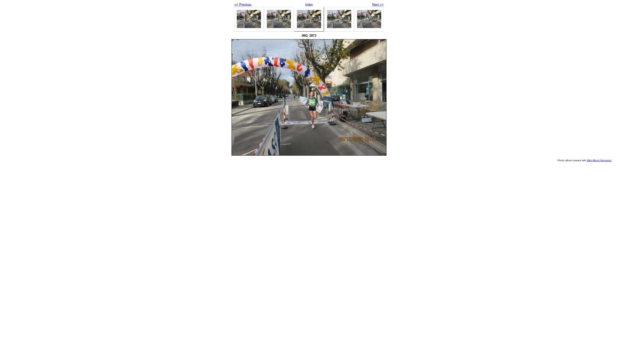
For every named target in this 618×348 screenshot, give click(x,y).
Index (309, 4)
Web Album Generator (599, 160)
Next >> (378, 4)
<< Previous (243, 4)
